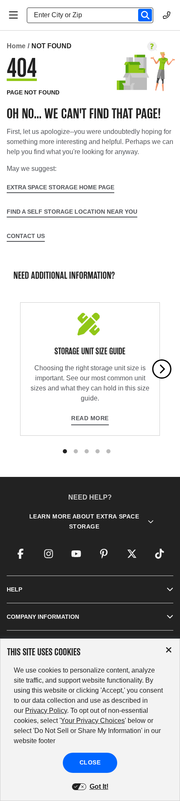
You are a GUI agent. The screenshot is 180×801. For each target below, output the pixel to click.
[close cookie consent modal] (169, 650)
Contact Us (26, 236)
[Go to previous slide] (18, 369)
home (16, 46)
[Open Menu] (13, 15)
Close (90, 762)
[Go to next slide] (162, 369)
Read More (90, 418)
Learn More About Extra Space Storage (84, 521)
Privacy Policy (46, 710)
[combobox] (93, 15)
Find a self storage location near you (72, 211)
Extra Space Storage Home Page (60, 187)
